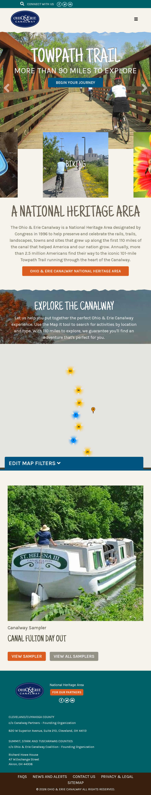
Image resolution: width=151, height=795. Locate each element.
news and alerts (50, 776)
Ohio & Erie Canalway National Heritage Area (75, 271)
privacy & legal (117, 776)
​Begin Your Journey (75, 82)
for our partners (66, 692)
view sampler (27, 656)
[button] (93, 410)
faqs (22, 776)
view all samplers (74, 656)
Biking (75, 164)
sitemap (76, 782)
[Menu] (136, 19)
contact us (84, 776)
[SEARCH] (22, 4)
